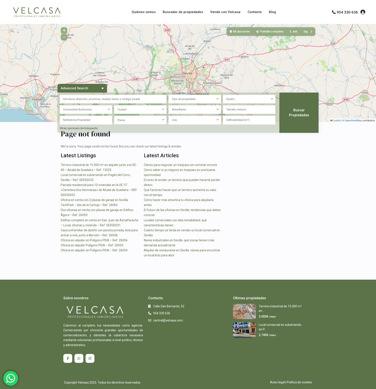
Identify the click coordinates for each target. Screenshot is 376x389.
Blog (272, 12)
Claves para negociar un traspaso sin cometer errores (180, 165)
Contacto (255, 12)
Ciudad (122, 109)
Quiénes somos (144, 12)
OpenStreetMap (353, 120)
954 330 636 (347, 12)
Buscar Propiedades (299, 112)
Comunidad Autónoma (77, 109)
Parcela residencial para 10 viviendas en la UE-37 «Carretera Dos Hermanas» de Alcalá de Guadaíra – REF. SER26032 (99, 190)
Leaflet (337, 120)
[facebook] (67, 358)
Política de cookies (299, 382)
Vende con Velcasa (225, 12)
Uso (174, 120)
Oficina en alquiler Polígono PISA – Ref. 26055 (92, 245)
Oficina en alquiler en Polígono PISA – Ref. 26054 (94, 250)
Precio (121, 120)
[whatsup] (78, 358)
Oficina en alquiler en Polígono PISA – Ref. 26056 (94, 240)
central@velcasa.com (168, 320)
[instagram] (90, 358)
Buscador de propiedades (183, 12)
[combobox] (194, 99)
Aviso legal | (278, 382)
